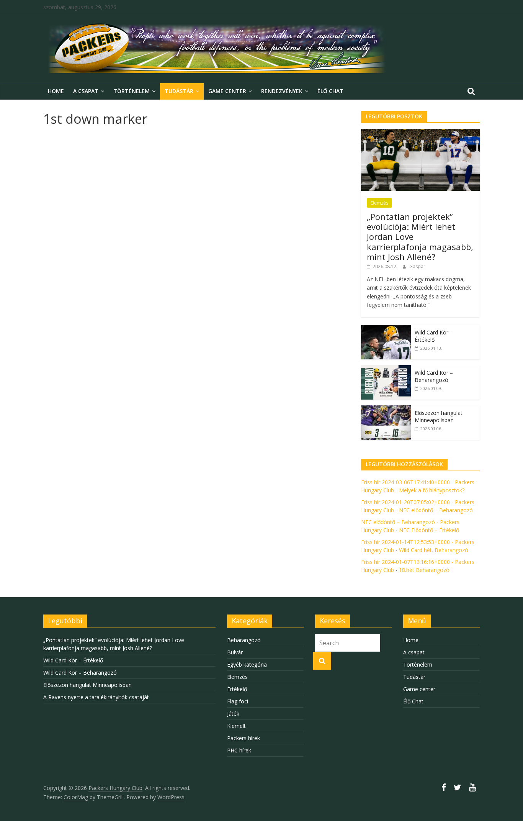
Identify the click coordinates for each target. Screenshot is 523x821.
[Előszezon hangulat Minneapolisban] (386, 409)
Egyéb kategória (247, 664)
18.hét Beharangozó (424, 570)
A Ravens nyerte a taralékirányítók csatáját (96, 697)
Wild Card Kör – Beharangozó (434, 376)
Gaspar (417, 266)
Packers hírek (243, 738)
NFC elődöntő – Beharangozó (436, 510)
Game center (227, 91)
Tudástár (179, 91)
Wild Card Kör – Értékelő (434, 336)
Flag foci (237, 701)
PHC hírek (239, 750)
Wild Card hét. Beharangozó (433, 550)
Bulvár (235, 652)
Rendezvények (281, 91)
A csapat (85, 91)
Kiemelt (236, 725)
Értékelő (237, 689)
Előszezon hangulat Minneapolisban (439, 416)
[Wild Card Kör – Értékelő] (386, 329)
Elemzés (379, 203)
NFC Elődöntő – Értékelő (429, 530)
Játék (233, 713)
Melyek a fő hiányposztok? (431, 490)
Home (56, 91)
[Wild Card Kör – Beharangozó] (386, 369)
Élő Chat (330, 91)
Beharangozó (244, 640)
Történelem (131, 91)
